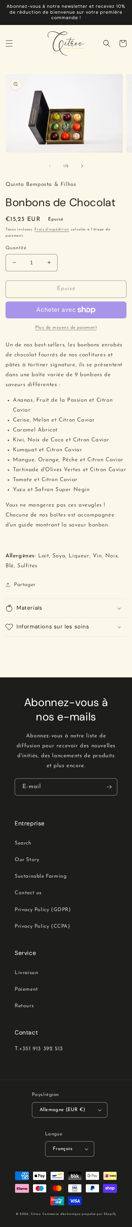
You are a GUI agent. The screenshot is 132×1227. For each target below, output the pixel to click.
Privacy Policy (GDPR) (43, 910)
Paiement (26, 989)
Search (23, 843)
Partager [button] (25, 585)
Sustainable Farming (40, 876)
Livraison (26, 973)
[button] (9, 43)
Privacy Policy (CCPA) (42, 926)
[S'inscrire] (109, 787)
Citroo (36, 1214)
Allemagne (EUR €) (62, 1109)
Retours (24, 1006)
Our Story (27, 860)
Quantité (16, 248)
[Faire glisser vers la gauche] (50, 166)
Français (62, 1148)
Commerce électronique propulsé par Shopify (79, 1214)
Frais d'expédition (51, 230)
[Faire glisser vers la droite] (82, 166)
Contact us (28, 893)
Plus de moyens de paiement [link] (66, 327)
